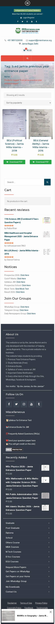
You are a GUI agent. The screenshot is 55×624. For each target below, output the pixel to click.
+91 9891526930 (15, 40)
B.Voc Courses (13, 556)
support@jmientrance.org (40, 40)
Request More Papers (16, 567)
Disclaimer (12, 603)
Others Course (13, 542)
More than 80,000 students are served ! (27, 14)
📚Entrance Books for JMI (17, 427)
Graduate (10, 523)
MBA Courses (12, 547)
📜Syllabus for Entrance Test (19, 420)
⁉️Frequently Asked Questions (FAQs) (23, 434)
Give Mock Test (22, 289)
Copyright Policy (14, 608)
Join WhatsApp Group (16, 581)
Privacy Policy (41, 603)
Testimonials (42, 608)
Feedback (29, 608)
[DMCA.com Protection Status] (14, 449)
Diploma (9, 533)
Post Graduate (13, 528)
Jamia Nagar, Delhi (30, 44)
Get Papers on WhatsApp (18, 571)
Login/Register (28, 18)
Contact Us (11, 591)
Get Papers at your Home (18, 576)
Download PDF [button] (16, 162)
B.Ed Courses (12, 561)
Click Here (24, 275)
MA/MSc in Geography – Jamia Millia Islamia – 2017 (32, 616)
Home (7, 77)
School (9, 538)
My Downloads (13, 587)
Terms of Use (26, 603)
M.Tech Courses (13, 552)
